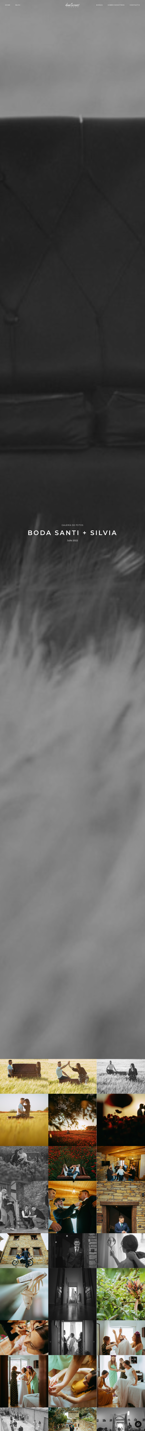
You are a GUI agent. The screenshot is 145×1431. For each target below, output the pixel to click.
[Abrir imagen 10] (24, 1207)
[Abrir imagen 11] (72, 1207)
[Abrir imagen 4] (24, 1120)
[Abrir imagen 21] (121, 1337)
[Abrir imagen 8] (72, 1163)
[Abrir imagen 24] (121, 1381)
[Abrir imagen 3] (121, 1076)
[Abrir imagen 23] (72, 1381)
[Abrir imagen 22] (24, 1381)
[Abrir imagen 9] (121, 1163)
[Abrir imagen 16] (24, 1294)
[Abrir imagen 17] (72, 1294)
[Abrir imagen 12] (121, 1207)
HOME (7, 5)
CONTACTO (135, 5)
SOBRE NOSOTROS (116, 5)
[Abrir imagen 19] (24, 1337)
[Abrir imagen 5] (72, 1120)
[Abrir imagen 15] (121, 1250)
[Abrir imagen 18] (121, 1294)
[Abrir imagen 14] (72, 1250)
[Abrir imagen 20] (72, 1337)
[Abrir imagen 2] (72, 1076)
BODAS (99, 5)
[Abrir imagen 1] (24, 1076)
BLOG (17, 5)
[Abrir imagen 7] (24, 1163)
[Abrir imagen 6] (121, 1120)
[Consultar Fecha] (138, 1424)
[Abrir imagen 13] (24, 1250)
